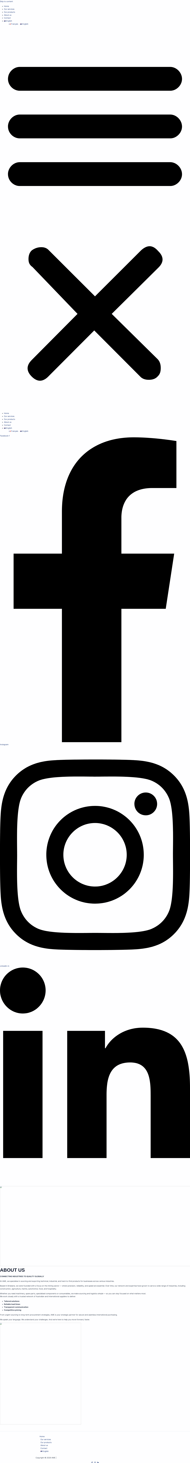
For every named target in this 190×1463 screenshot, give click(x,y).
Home (6, 6)
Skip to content (6, 1)
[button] (95, 218)
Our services (9, 9)
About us (7, 15)
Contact (7, 18)
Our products (9, 12)
